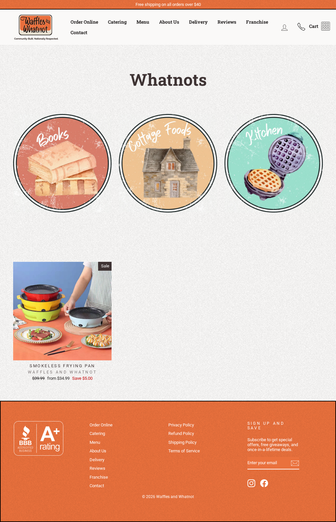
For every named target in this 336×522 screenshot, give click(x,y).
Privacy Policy (181, 424)
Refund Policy (181, 433)
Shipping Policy (182, 442)
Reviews (227, 22)
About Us (169, 22)
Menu (142, 22)
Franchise (257, 22)
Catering (117, 22)
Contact (79, 32)
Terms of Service (184, 450)
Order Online (84, 22)
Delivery (198, 22)
